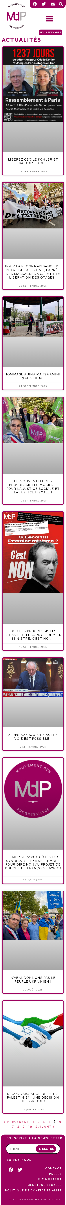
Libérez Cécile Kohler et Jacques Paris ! (33, 161)
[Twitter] (44, 4)
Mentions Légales (44, 1185)
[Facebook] (35, 4)
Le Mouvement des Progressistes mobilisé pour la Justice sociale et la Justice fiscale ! (33, 486)
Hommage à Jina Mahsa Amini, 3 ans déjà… (33, 376)
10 (30, 1127)
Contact (53, 1168)
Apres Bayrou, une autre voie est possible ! (33, 736)
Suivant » (45, 1127)
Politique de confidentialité (33, 1190)
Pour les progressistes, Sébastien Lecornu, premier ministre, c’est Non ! (33, 634)
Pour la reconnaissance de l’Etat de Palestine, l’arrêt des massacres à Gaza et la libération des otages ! (33, 271)
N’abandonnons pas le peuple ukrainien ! (33, 979)
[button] (61, 4)
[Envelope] (53, 4)
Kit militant (50, 1179)
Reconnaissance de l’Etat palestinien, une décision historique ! (33, 1097)
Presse (55, 1174)
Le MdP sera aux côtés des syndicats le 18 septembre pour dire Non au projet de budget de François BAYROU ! (33, 864)
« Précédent (16, 1122)
